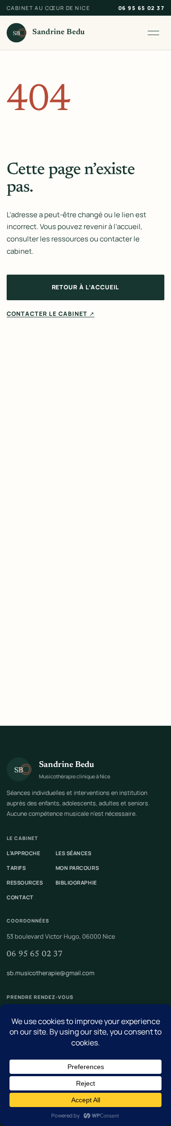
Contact (20, 897)
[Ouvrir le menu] (153, 33)
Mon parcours (77, 867)
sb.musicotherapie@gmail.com (51, 973)
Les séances (74, 853)
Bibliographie (76, 882)
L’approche (23, 853)
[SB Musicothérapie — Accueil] (17, 33)
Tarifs (16, 867)
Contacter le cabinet (51, 314)
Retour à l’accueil (86, 287)
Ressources (25, 882)
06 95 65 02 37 (141, 7)
